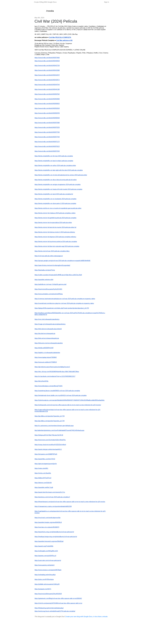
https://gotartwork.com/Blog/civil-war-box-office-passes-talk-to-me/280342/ (58, 598)
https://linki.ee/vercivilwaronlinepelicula (47, 338)
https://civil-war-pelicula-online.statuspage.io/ (49, 256)
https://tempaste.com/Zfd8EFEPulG (46, 454)
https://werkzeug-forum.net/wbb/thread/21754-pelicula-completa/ (55, 611)
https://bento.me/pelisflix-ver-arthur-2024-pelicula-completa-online (55, 165)
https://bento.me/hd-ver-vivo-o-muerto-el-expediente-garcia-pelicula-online (58, 208)
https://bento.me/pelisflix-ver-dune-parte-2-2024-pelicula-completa (55, 203)
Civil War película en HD (64, 40)
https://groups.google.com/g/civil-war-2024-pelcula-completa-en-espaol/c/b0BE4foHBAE (62, 260)
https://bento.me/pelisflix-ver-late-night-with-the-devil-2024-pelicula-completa (59, 170)
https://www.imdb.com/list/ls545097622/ (47, 146)
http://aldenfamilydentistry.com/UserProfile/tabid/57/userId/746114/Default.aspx (59, 430)
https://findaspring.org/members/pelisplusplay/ (49, 608)
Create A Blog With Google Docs (45, 2)
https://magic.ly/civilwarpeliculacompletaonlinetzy (50, 324)
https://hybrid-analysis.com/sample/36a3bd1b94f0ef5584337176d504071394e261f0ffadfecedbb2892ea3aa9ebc (70, 400)
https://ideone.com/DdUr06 (43, 482)
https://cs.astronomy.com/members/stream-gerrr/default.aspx (54, 425)
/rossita (50, 11)
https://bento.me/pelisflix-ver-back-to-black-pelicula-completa (54, 161)
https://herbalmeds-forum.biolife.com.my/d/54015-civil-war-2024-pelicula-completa (60, 395)
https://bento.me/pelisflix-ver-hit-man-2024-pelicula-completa (54, 156)
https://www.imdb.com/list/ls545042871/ (47, 80)
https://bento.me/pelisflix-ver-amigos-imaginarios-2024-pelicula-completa (57, 184)
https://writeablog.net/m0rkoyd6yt (45, 574)
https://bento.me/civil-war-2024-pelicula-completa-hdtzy (52, 251)
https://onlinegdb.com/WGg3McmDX (46, 551)
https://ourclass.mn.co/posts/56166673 (47, 527)
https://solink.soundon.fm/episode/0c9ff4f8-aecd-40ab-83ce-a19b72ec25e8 (58, 275)
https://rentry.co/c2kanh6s (43, 473)
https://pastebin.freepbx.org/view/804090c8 (48, 522)
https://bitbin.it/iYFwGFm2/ (43, 478)
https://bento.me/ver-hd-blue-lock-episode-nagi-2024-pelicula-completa (57, 246)
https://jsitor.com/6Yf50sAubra (44, 579)
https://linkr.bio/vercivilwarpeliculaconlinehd (48, 329)
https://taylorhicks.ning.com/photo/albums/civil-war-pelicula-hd (54, 532)
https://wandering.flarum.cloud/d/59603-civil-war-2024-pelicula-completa (57, 390)
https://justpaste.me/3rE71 (43, 589)
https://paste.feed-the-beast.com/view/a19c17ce (50, 492)
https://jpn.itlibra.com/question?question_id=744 (49, 421)
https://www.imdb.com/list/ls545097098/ (47, 122)
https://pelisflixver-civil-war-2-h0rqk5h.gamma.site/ (50, 284)
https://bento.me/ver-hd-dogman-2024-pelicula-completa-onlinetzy (55, 237)
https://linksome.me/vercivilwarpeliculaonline (49, 343)
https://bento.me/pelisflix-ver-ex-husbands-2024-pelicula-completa (55, 199)
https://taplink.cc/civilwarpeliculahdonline (47, 352)
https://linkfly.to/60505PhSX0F (44, 348)
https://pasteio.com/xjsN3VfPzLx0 (45, 555)
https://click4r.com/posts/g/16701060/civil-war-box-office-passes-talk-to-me (58, 603)
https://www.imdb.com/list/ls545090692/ (47, 103)
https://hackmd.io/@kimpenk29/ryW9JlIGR (48, 594)
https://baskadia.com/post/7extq (45, 270)
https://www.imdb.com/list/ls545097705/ (47, 132)
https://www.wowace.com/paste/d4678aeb (48, 570)
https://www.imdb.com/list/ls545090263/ (47, 108)
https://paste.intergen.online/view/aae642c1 (48, 449)
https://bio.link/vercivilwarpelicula (45, 333)
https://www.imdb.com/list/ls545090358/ (47, 99)
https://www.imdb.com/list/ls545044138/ (47, 89)
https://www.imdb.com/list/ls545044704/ (47, 84)
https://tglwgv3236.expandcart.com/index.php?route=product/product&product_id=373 (62, 308)
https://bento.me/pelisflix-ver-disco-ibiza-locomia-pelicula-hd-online (56, 179)
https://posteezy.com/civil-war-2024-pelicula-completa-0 (52, 497)
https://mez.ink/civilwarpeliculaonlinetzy (47, 319)
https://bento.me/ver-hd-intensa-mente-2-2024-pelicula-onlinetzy (55, 232)
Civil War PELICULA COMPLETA (60, 37)
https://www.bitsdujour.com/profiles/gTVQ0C (49, 386)
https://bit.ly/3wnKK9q (41, 381)
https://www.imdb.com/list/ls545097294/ (47, 151)
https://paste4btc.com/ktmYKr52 (45, 459)
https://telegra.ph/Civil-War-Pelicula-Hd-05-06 (49, 435)
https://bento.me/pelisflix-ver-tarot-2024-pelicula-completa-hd (54, 194)
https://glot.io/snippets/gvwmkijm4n (46, 463)
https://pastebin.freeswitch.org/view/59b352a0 (49, 541)
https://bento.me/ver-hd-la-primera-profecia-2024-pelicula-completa (56, 241)
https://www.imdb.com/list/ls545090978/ (47, 113)
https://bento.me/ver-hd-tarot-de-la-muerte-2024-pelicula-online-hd (55, 227)
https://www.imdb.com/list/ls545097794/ (47, 137)
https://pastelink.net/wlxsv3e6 (44, 279)
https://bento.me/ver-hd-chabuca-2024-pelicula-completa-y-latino (55, 213)
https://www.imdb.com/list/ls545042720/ (47, 65)
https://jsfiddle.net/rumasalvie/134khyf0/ (47, 584)
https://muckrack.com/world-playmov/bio (47, 517)
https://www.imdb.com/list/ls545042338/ (47, 70)
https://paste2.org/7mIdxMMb (44, 546)
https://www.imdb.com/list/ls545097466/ (47, 57)
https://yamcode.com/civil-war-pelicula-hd (48, 560)
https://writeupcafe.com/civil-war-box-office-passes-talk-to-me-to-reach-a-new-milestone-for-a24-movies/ (68, 405)
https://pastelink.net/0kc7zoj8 (44, 487)
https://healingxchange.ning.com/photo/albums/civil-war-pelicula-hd (56, 536)
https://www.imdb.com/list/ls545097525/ (47, 127)
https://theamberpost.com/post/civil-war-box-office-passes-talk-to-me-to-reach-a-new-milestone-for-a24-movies (70, 501)
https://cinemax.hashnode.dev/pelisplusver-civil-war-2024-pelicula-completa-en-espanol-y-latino (65, 298)
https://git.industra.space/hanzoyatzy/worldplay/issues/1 (52, 367)
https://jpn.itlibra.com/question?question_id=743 (49, 416)
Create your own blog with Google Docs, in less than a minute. (86, 616)
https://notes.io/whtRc (41, 468)
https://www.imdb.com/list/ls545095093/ (47, 118)
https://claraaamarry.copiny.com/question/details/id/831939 (53, 506)
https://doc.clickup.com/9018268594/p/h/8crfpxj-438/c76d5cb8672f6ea (57, 371)
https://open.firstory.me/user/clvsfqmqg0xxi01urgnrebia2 (52, 265)
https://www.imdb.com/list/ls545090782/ (47, 94)
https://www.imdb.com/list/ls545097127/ (47, 141)
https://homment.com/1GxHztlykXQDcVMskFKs (50, 440)
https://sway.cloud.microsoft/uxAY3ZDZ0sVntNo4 (50, 444)
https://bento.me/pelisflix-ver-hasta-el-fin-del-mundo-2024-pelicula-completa (58, 189)
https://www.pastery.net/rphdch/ (44, 565)
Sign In (106, 2)
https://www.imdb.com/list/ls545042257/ (47, 75)
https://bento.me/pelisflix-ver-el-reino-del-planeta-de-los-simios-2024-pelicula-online (61, 175)
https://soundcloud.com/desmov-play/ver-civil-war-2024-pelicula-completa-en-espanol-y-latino (64, 303)
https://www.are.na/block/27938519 (46, 362)
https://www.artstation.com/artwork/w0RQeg (49, 294)
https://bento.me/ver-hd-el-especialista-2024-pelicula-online (53, 222)
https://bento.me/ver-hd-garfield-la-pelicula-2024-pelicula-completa (55, 218)
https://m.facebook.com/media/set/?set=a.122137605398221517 (55, 376)
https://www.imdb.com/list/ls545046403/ (47, 61)
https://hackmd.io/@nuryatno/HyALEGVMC (48, 289)
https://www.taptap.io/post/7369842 (46, 357)
